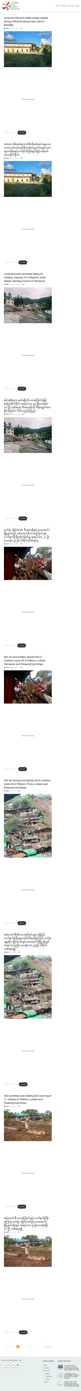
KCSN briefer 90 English (10, 923)
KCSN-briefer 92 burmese (11, 518)
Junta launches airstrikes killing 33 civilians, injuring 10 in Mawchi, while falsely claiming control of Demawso (25, 277)
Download (21, 132)
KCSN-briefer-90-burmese (11, 1084)
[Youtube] (18, 1365)
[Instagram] (8, 1365)
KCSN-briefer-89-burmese (11, 1332)
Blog (10, 14)
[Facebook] (3, 1365)
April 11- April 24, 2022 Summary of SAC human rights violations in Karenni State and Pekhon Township (71, 1384)
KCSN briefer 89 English (10, 1206)
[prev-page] (5, 1346)
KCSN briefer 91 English (10, 645)
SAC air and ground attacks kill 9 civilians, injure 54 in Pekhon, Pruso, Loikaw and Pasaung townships (27, 784)
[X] (13, 1365)
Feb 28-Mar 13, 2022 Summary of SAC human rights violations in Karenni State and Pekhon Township (71, 1368)
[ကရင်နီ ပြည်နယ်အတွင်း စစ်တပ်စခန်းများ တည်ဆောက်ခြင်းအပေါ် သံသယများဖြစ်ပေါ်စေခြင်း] (60, 1374)
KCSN (7, 28)
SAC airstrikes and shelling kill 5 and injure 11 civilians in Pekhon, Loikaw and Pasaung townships (27, 1099)
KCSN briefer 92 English (10, 388)
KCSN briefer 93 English (10, 132)
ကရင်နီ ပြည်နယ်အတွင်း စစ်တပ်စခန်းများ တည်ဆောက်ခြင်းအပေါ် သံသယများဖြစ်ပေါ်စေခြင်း (71, 1376)
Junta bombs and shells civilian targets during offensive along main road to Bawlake (26, 21)
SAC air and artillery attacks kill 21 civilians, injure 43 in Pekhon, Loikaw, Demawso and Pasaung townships (25, 660)
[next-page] (34, 1346)
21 (30, 1346)
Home (5, 14)
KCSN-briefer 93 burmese (11, 262)
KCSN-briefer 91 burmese (10, 769)
